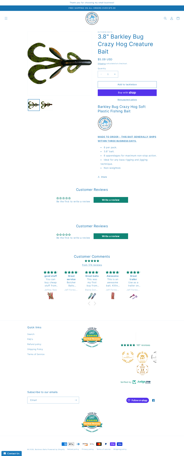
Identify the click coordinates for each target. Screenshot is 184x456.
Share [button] (104, 177)
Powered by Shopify (56, 449)
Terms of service (104, 449)
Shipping (102, 63)
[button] (6, 18)
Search (30, 334)
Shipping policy (120, 449)
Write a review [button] (110, 199)
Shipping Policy (35, 349)
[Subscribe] (76, 400)
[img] (92, 261)
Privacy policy (88, 449)
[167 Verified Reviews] (92, 348)
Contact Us (12, 453)
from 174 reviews (92, 264)
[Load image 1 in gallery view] (34, 105)
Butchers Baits (41, 449)
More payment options (127, 99)
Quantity (102, 68)
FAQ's (30, 339)
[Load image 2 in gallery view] (46, 105)
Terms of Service (36, 354)
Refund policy (34, 344)
